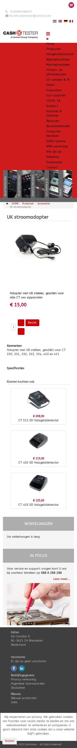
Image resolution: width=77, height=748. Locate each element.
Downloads (54, 162)
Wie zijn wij (53, 151)
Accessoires (54, 90)
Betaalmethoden (58, 126)
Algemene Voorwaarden (28, 683)
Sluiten (9, 741)
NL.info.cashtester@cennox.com (30, 15)
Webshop (52, 157)
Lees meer (60, 579)
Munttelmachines (58, 64)
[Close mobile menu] (47, 39)
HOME (15, 203)
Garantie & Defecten (54, 113)
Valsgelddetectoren (60, 54)
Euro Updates (56, 95)
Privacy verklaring (23, 679)
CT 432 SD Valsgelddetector (38, 462)
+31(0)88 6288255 (20, 11)
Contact (51, 167)
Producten (53, 49)
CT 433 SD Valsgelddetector (38, 505)
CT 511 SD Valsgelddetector (38, 420)
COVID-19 (53, 100)
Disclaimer (18, 688)
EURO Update (56, 141)
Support (52, 106)
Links (14, 702)
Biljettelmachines (58, 59)
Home (50, 43)
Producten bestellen (53, 134)
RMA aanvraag (57, 146)
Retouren (52, 121)
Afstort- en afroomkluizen (56, 72)
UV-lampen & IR (57, 79)
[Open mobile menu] (48, 33)
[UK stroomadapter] (38, 248)
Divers (50, 85)
